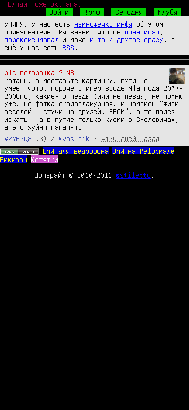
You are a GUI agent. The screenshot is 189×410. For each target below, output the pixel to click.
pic (10, 72)
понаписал (142, 31)
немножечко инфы (103, 24)
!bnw (92, 12)
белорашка (37, 72)
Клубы (167, 12)
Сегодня (128, 12)
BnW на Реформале (143, 150)
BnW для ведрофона (76, 150)
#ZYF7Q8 (18, 138)
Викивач (13, 159)
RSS (68, 47)
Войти (59, 12)
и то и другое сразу (126, 39)
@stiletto (133, 175)
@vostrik (74, 138)
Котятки (44, 159)
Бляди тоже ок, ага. (44, 4)
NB (70, 72)
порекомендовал (31, 39)
